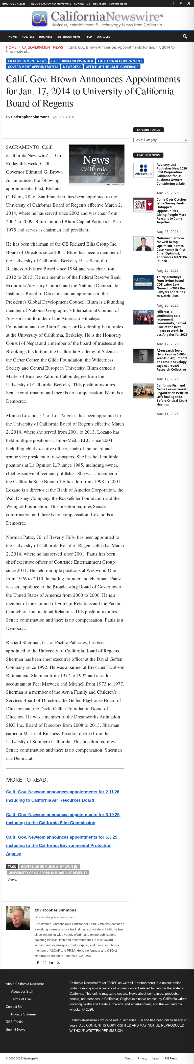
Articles (103, 36)
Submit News (118, 3)
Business (45, 36)
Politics (28, 36)
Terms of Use (21, 999)
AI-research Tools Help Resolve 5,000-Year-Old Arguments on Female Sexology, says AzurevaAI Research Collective (172, 360)
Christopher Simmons (30, 116)
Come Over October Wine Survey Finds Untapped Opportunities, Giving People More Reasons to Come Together (171, 210)
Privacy (142, 1058)
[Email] (58, 131)
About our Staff (22, 991)
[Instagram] (44, 963)
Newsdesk (72, 67)
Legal (155, 1058)
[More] (69, 131)
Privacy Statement (24, 1014)
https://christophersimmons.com (54, 917)
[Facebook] (173, 3)
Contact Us (82, 3)
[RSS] (181, 3)
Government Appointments (33, 67)
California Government (120, 61)
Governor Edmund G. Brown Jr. (49, 866)
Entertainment (68, 36)
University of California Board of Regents (48, 872)
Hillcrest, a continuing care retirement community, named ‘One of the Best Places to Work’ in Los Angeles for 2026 (172, 323)
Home (12, 36)
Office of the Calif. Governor (112, 67)
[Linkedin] (46, 131)
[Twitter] (189, 3)
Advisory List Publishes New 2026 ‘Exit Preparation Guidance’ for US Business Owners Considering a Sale (172, 174)
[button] (184, 36)
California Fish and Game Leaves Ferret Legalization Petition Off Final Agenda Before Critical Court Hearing (172, 395)
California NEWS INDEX (72, 61)
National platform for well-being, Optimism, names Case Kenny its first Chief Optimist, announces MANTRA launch (172, 249)
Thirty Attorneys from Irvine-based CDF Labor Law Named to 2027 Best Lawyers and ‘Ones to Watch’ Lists (172, 286)
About (129, 1058)
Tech (88, 36)
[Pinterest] (34, 131)
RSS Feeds (99, 3)
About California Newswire (51, 3)
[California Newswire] (97, 18)
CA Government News (42, 47)
